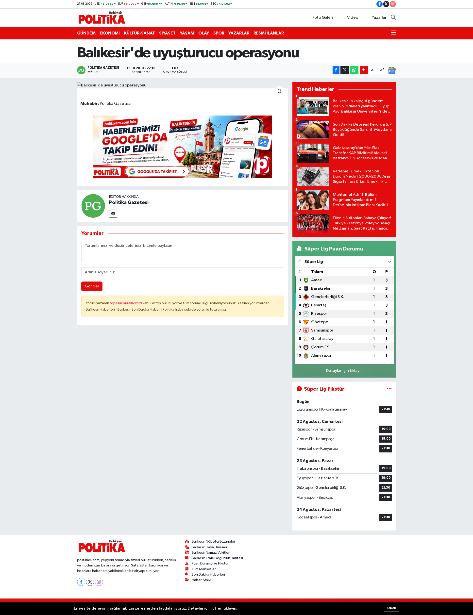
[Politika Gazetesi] (93, 206)
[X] (90, 582)
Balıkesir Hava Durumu (209, 547)
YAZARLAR (238, 33)
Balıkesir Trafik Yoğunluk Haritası (217, 558)
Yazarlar (379, 18)
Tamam (391, 608)
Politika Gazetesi (129, 202)
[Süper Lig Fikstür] (389, 389)
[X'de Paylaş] (344, 70)
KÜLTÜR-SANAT (139, 33)
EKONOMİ (110, 33)
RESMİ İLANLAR (268, 33)
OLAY (203, 33)
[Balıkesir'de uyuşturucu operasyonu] (182, 85)
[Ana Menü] (393, 33)
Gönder (92, 286)
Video (352, 18)
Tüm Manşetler (204, 569)
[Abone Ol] (392, 70)
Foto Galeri (322, 18)
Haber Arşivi (201, 580)
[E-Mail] (113, 214)
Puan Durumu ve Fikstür (210, 563)
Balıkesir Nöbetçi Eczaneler (213, 541)
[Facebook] (81, 582)
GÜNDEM (86, 33)
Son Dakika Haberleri (208, 574)
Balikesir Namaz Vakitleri (211, 552)
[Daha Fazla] (364, 70)
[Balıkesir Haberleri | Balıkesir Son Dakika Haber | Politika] (101, 17)
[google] (182, 146)
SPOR (218, 33)
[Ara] (393, 18)
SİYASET (167, 33)
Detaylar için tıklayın (344, 371)
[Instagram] (99, 582)
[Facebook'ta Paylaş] (336, 70)
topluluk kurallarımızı (126, 303)
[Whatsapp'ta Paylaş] (354, 70)
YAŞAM (187, 33)
